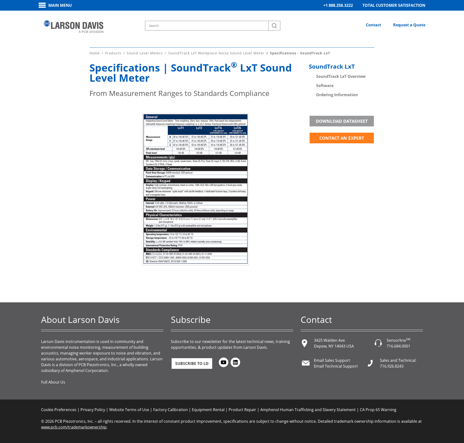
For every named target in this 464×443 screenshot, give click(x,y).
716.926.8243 (392, 366)
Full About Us (53, 382)
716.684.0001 (398, 346)
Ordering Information (337, 94)
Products (113, 53)
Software (325, 85)
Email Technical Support (336, 366)
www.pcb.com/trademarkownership (74, 427)
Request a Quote (409, 25)
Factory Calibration (170, 409)
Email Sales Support (332, 360)
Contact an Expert (341, 138)
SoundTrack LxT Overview (341, 76)
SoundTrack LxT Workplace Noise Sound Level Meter (216, 53)
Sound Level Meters (145, 53)
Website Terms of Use (129, 409)
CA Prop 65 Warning (378, 409)
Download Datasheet (342, 121)
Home (94, 53)
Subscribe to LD (192, 363)
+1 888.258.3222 (338, 5)
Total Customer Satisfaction (393, 5)
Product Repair (242, 409)
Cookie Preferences (58, 409)
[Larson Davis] (74, 27)
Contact (373, 25)
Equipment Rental (208, 409)
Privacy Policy (92, 409)
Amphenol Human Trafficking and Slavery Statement (308, 409)
